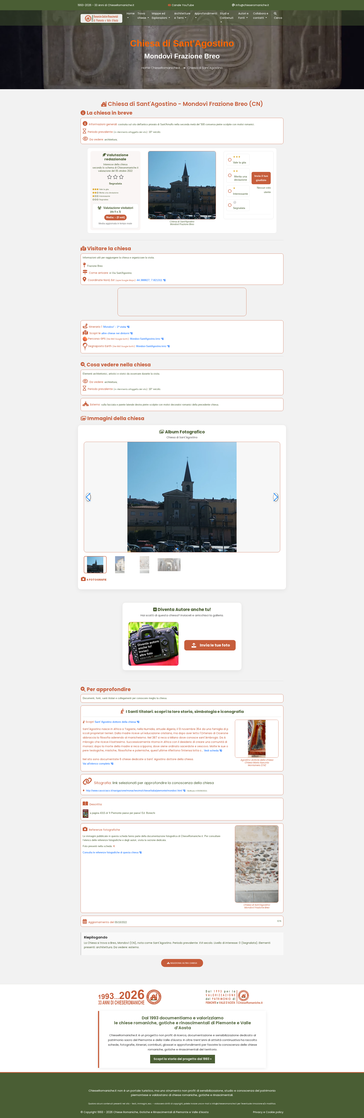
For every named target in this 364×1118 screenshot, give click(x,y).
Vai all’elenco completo (97, 763)
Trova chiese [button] (142, 16)
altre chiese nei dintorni (115, 333)
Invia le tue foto (215, 645)
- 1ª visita (115, 326)
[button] (177, 549)
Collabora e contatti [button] (260, 16)
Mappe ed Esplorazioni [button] (160, 16)
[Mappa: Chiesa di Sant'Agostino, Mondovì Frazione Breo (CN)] (182, 302)
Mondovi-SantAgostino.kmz (145, 338)
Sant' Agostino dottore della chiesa (116, 721)
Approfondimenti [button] (206, 13)
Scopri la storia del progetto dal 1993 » (183, 1059)
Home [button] (131, 13)
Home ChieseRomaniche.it (160, 68)
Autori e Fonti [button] (243, 16)
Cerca (278, 18)
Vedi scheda (211, 750)
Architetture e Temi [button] (182, 16)
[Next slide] (275, 497)
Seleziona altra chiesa (183, 962)
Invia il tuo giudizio (261, 178)
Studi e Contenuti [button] (226, 16)
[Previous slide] (88, 497)
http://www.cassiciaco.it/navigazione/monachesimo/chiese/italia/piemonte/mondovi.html (134, 790)
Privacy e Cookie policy (268, 1112)
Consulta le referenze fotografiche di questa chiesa (111, 852)
